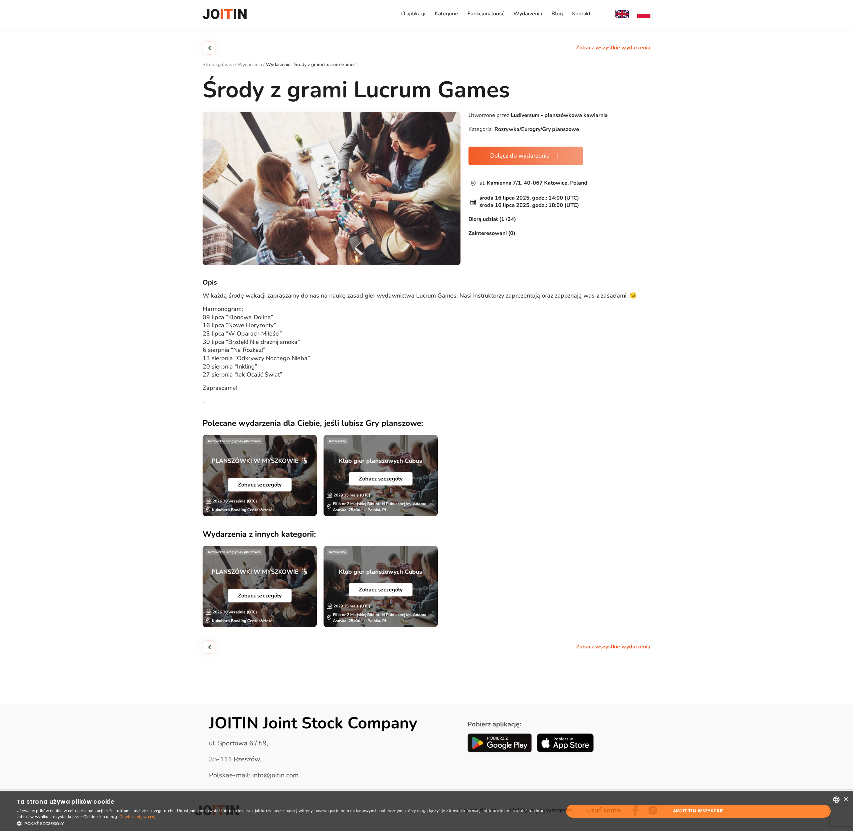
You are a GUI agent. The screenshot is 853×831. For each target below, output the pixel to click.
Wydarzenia (527, 13)
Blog (557, 13)
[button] (282, 823)
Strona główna (218, 64)
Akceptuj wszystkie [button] (698, 811)
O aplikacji (413, 13)
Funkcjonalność (485, 13)
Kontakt (581, 13)
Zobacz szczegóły (260, 484)
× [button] (845, 799)
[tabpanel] (260, 475)
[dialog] (426, 811)
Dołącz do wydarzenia (520, 156)
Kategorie (446, 13)
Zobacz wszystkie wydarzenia (613, 47)
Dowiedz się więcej (137, 816)
